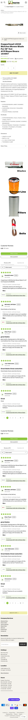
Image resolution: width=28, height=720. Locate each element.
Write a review (14, 253)
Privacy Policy (4, 622)
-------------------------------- (7, 690)
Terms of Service (4, 624)
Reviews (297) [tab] (7, 262)
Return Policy (4, 626)
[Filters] (2, 267)
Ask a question (14, 256)
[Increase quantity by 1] (14, 68)
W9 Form (3, 627)
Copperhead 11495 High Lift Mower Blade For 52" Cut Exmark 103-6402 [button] (16, 323)
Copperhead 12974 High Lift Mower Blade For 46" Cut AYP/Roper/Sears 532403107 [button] (16, 354)
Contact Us (5, 712)
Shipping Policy (4, 621)
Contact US (3, 631)
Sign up (23, 644)
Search (20, 714)
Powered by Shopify (14, 717)
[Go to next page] (23, 418)
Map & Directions (5, 673)
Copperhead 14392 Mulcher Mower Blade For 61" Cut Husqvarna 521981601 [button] (16, 295)
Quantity (2, 64)
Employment (4, 629)
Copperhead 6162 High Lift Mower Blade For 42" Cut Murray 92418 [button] (15, 412)
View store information (7, 81)
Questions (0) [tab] (20, 262)
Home (2, 10)
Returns (15, 714)
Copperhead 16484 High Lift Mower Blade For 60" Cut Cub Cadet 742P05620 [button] (16, 385)
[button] (4, 58)
